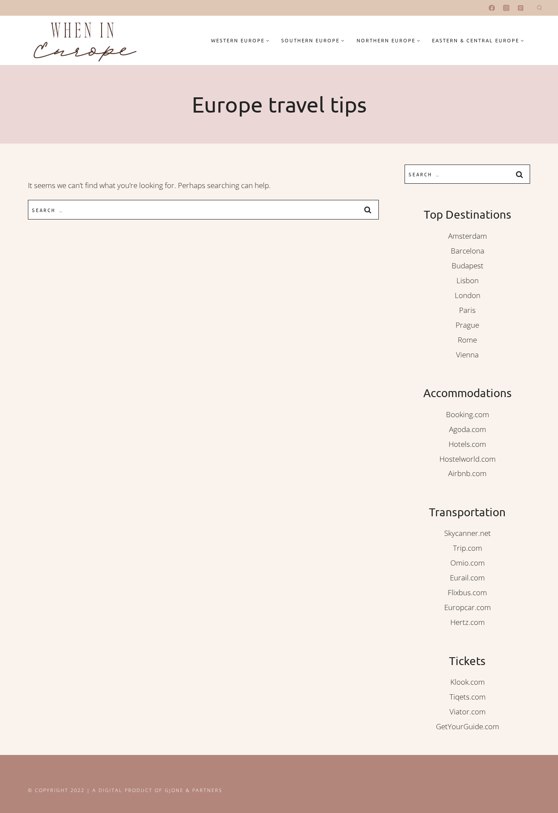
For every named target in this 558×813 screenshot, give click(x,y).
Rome (467, 340)
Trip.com (467, 548)
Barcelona (467, 251)
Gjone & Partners (193, 790)
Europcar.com (467, 607)
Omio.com (467, 563)
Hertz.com (467, 622)
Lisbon (467, 280)
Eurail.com (467, 578)
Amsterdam (467, 236)
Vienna (467, 355)
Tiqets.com (467, 697)
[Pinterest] (520, 8)
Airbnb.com (467, 473)
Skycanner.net (467, 533)
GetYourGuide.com (467, 726)
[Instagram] (506, 8)
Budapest (467, 266)
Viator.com (467, 712)
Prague (467, 325)
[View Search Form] (539, 8)
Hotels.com (467, 444)
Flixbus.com (467, 592)
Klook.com (467, 682)
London (467, 295)
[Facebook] (492, 8)
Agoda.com (467, 429)
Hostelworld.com (467, 459)
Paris (467, 310)
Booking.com (467, 414)
